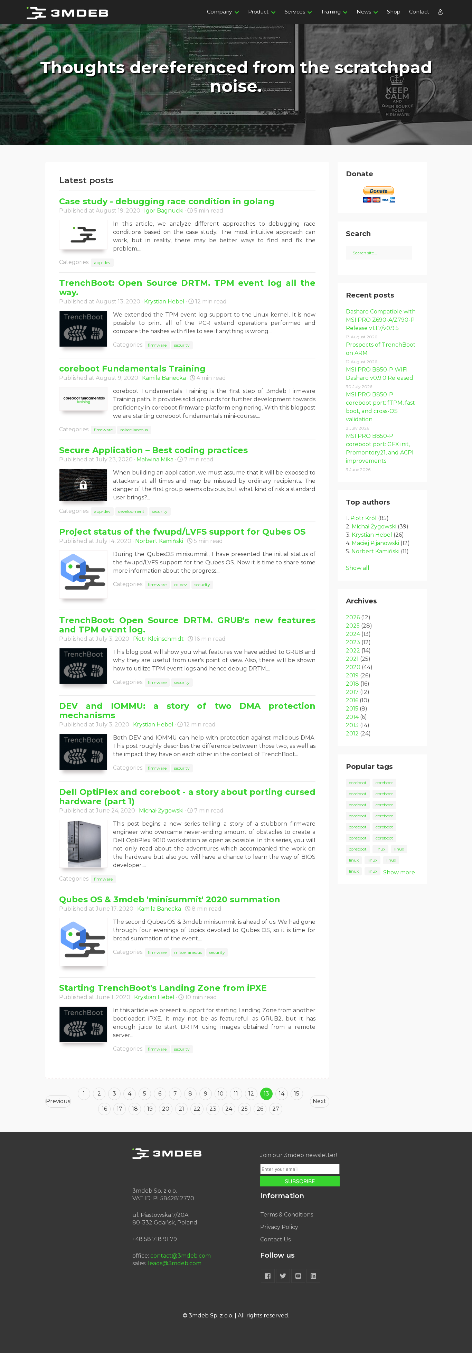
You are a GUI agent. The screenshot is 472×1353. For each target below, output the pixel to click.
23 (212, 1109)
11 (236, 1093)
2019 (352, 675)
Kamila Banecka (164, 378)
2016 (352, 700)
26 (260, 1109)
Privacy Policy (279, 1227)
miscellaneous (134, 429)
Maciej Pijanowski (375, 543)
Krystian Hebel (164, 301)
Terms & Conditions (286, 1214)
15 (296, 1093)
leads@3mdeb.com (174, 1263)
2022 (353, 650)
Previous (58, 1101)
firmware (157, 345)
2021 (352, 659)
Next (319, 1101)
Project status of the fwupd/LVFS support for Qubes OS (182, 532)
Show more (399, 872)
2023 (353, 642)
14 (281, 1093)
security (182, 345)
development (131, 511)
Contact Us (275, 1239)
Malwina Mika (154, 459)
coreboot (358, 782)
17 (119, 1109)
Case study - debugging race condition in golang (167, 201)
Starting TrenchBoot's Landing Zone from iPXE (163, 988)
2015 (352, 708)
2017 (352, 692)
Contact (419, 11)
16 (104, 1109)
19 (150, 1109)
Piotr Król (363, 518)
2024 (353, 634)
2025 (353, 625)
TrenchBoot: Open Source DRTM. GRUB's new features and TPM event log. (187, 625)
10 (221, 1093)
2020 (353, 667)
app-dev (102, 262)
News (364, 11)
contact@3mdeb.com (180, 1255)
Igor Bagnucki (163, 210)
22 (196, 1109)
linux (380, 849)
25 (244, 1109)
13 (266, 1093)
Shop (393, 11)
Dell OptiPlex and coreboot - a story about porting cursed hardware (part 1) (187, 796)
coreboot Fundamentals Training (132, 369)
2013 (352, 725)
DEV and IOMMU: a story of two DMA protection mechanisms (187, 710)
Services (295, 11)
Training (330, 11)
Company (219, 11)
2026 (353, 617)
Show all (357, 568)
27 (275, 1109)
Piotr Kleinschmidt (158, 639)
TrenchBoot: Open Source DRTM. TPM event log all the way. (187, 287)
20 (165, 1109)
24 (228, 1109)
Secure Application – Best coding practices (153, 450)
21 (181, 1109)
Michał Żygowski (161, 810)
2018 (352, 683)
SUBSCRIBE (300, 1181)
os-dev (180, 584)
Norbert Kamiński (159, 541)
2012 (352, 733)
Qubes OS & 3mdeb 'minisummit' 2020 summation (169, 899)
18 (135, 1109)
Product (258, 11)
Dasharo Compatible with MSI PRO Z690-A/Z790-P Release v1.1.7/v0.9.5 (381, 319)
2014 (352, 717)
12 (251, 1093)
